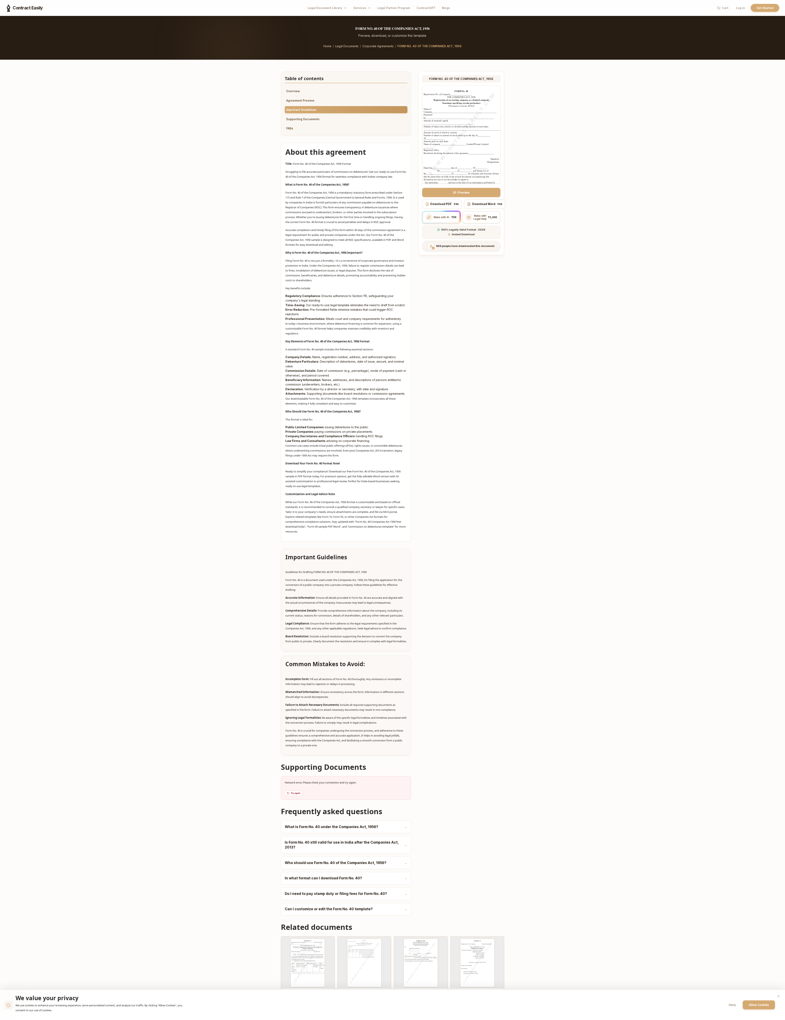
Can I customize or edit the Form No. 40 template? (346, 909)
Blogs (446, 8)
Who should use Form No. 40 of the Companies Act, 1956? (346, 863)
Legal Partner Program (393, 8)
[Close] (778, 996)
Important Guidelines (301, 109)
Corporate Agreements (378, 46)
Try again (295, 793)
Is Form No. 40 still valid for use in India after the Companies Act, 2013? (346, 845)
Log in (740, 8)
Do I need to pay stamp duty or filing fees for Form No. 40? (346, 893)
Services (359, 8)
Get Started (765, 8)
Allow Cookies (759, 1005)
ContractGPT (426, 8)
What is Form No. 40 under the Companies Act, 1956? (346, 827)
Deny (732, 1005)
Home (327, 46)
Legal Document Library (325, 8)
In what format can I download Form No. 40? (346, 878)
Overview (293, 91)
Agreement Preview (300, 100)
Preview (464, 192)
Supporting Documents (303, 119)
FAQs (289, 128)
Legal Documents (347, 46)
